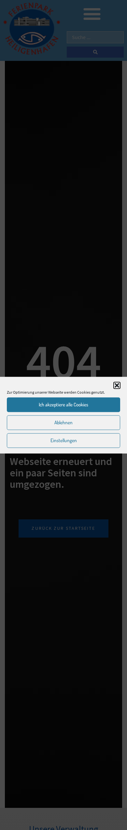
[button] (117, 385)
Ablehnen (63, 422)
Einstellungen (63, 440)
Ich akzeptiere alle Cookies (63, 404)
